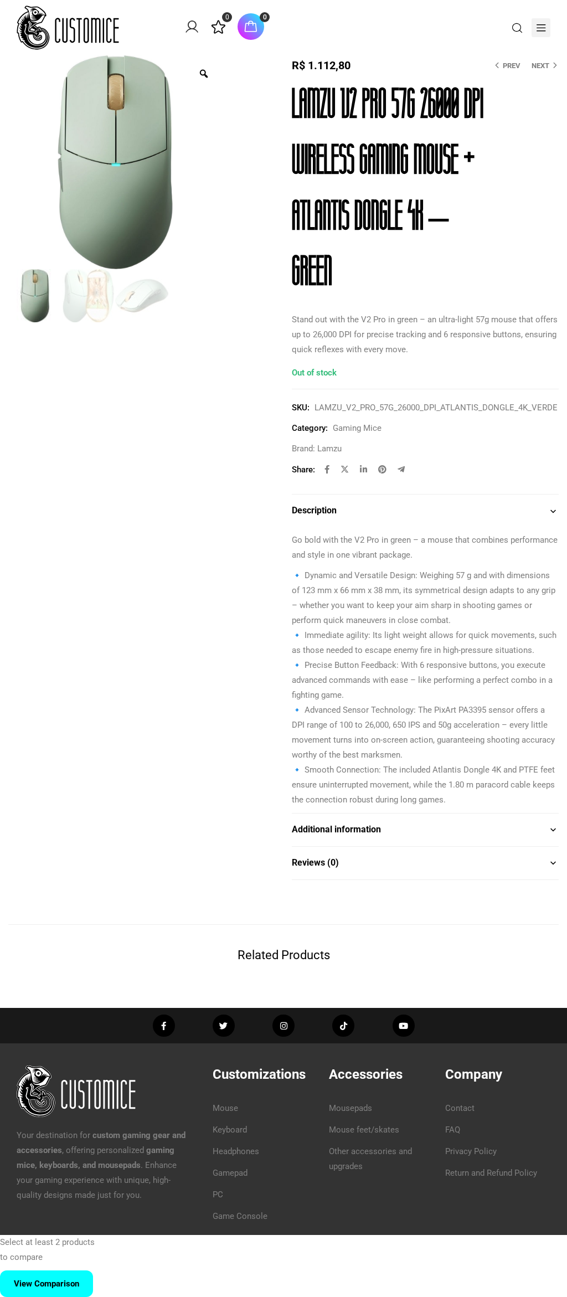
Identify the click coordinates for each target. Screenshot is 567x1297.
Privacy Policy (471, 1151)
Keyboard (230, 1130)
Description (314, 510)
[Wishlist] (218, 32)
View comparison (46, 1284)
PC (218, 1195)
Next (540, 65)
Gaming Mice (357, 428)
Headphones (236, 1151)
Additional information (336, 829)
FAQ (452, 1130)
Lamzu (329, 449)
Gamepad (230, 1173)
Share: (303, 470)
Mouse (225, 1108)
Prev (511, 65)
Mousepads (350, 1108)
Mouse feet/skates (364, 1130)
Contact (460, 1108)
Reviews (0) (315, 862)
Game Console (240, 1216)
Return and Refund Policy (491, 1173)
